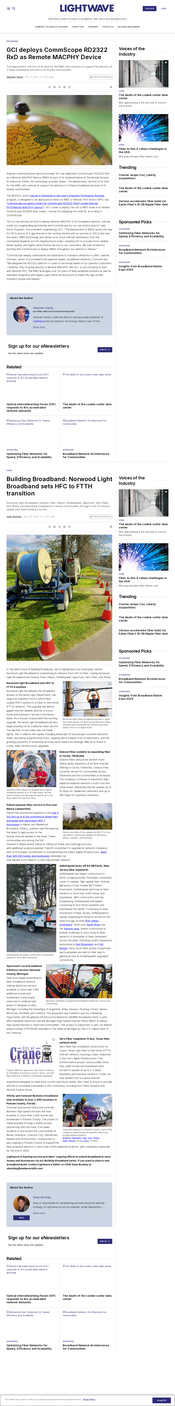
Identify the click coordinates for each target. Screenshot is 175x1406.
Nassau (72, 1141)
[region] (87, 1400)
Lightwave (39, 321)
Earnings (93, 27)
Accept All (161, 1400)
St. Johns (84, 1141)
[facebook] (49, 87)
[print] (111, 87)
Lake (84, 1138)
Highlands (76, 1138)
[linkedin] (54, 87)
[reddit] (64, 87)
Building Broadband (129, 27)
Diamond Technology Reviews (51, 27)
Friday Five (78, 27)
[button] (9, 9)
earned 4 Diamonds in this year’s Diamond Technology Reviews (67, 195)
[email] (69, 87)
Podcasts (108, 27)
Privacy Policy (89, 1400)
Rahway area (71, 928)
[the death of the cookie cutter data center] (143, 74)
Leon (90, 1138)
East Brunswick (84, 944)
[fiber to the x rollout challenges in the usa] (143, 128)
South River (93, 924)
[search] (14, 9)
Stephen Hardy (15, 77)
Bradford (67, 1138)
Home (121, 91)
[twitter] (59, 87)
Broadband (12, 41)
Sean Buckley (14, 516)
